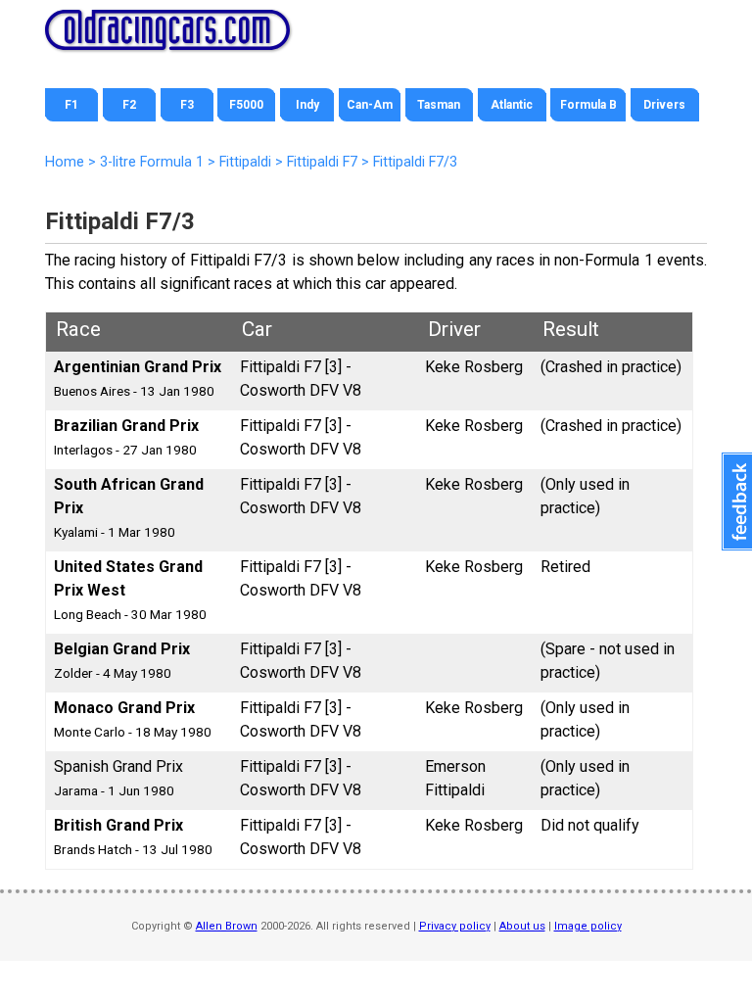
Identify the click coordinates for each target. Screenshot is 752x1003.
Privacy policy (455, 926)
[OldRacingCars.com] (167, 39)
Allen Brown (227, 926)
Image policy (588, 926)
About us (522, 926)
